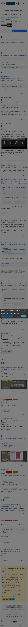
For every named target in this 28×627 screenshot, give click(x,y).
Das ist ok (23, 316)
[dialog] (14, 313)
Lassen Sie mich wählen (7, 316)
